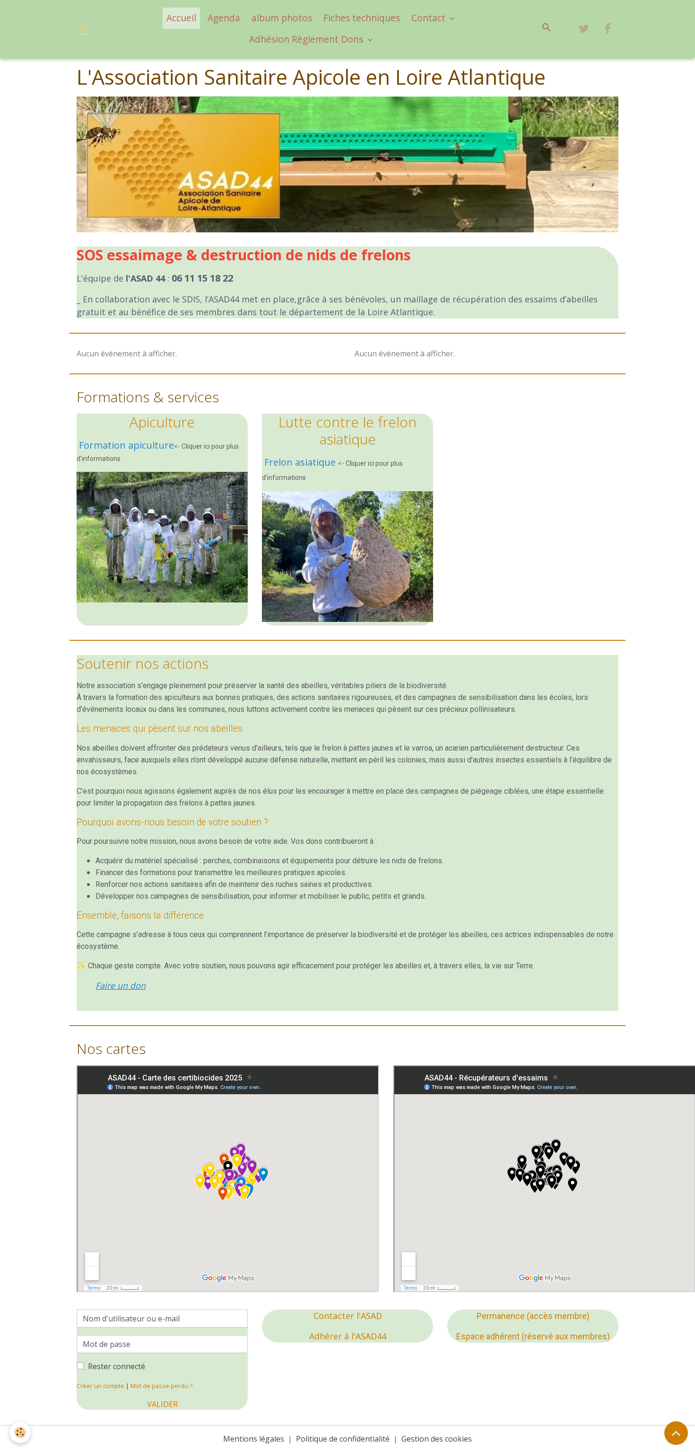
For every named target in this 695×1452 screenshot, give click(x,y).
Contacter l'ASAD (347, 1315)
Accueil (181, 17)
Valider (162, 1404)
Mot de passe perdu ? (161, 1385)
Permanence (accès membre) (533, 1316)
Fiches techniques (361, 17)
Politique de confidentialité (343, 1439)
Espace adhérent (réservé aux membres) (533, 1336)
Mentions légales (253, 1439)
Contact (429, 17)
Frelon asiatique (300, 462)
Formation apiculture (126, 445)
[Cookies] (20, 1432)
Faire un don (121, 985)
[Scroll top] (676, 1433)
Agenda (224, 17)
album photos (282, 17)
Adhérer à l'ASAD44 (347, 1336)
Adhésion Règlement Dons (307, 39)
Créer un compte (100, 1385)
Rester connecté (116, 1366)
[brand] (85, 29)
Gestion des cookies (436, 1439)
